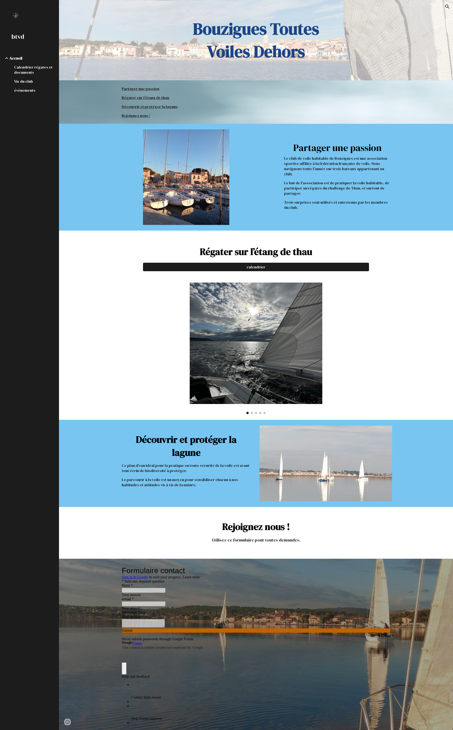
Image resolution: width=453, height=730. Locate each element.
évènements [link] (24, 90)
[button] (447, 6)
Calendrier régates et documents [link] (33, 69)
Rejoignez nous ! (136, 115)
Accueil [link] (15, 58)
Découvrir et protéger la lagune (150, 106)
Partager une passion (140, 88)
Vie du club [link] (23, 81)
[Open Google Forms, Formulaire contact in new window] (383, 570)
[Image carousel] (256, 348)
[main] (256, 40)
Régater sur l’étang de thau (145, 97)
